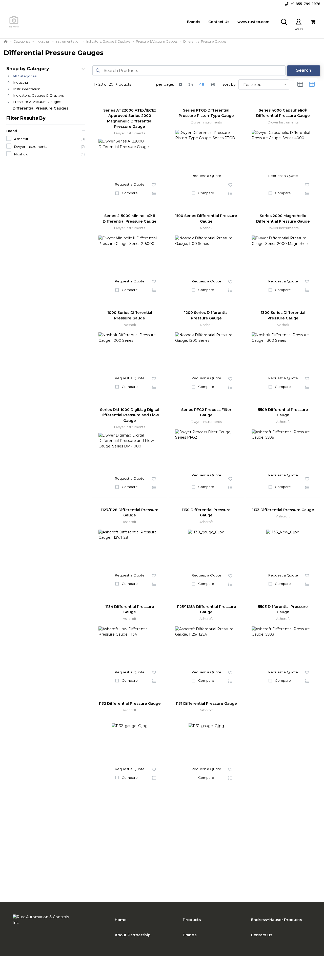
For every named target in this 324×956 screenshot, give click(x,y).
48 (201, 84)
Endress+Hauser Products (276, 919)
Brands (189, 934)
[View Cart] (313, 21)
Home (121, 919)
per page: (165, 84)
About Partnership (132, 934)
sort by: (229, 84)
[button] (154, 193)
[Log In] (298, 21)
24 (190, 84)
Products (192, 919)
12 (180, 84)
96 (212, 84)
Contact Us (261, 934)
